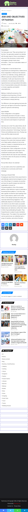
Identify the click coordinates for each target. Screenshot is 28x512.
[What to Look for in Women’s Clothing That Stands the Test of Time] (5, 308)
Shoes (3, 393)
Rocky (5, 23)
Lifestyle (4, 381)
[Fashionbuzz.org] (10, 3)
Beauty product (6, 359)
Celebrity (4, 366)
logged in (10, 296)
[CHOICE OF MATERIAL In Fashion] (7, 277)
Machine (4, 383)
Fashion (4, 376)
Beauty (4, 356)
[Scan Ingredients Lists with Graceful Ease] (21, 260)
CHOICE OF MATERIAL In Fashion (7, 283)
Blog (3, 361)
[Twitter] (6, 224)
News (3, 391)
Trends (4, 403)
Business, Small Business (8, 364)
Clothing (4, 368)
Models (4, 388)
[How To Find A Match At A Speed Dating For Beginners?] (5, 316)
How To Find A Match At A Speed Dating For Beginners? (18, 315)
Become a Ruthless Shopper (20, 283)
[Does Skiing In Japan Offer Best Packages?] (5, 334)
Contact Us (10, 506)
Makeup (4, 386)
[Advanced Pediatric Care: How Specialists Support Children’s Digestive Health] (5, 342)
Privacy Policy (17, 506)
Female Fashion (6, 378)
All (2, 354)
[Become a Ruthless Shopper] (21, 277)
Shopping (4, 395)
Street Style (5, 398)
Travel (3, 400)
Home (4, 10)
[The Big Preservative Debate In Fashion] (7, 258)
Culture (4, 371)
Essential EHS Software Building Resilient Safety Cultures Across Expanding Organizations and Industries (18, 325)
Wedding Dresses (6, 405)
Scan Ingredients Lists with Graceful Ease (20, 268)
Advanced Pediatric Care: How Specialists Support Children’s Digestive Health (18, 341)
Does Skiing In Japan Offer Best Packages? (18, 333)
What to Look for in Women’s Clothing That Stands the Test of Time (18, 307)
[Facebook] (3, 224)
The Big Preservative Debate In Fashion (7, 264)
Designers (9, 10)
